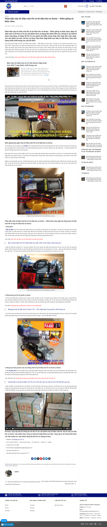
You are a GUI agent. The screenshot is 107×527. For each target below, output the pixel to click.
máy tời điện (31, 464)
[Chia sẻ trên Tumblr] (49, 458)
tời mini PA (15, 465)
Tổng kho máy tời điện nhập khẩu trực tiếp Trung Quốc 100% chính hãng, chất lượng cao (94, 32)
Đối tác (84, 1)
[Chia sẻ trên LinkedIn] (46, 458)
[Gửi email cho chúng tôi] (101, 1)
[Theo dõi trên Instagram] (98, 1)
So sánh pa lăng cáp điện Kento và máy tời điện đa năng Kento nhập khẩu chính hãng (94, 24)
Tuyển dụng (99, 11)
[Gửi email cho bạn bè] (38, 458)
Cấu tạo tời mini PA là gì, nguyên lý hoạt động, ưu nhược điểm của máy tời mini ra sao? (93, 56)
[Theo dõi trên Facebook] (96, 1)
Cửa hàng (32, 505)
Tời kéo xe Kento (8, 465)
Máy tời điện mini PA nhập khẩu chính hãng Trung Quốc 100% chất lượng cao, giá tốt (94, 145)
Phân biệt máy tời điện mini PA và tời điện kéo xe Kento (63, 464)
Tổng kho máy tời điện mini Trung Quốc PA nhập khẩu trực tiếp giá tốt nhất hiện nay (93, 138)
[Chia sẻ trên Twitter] (35, 458)
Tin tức (7, 16)
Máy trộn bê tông (59, 505)
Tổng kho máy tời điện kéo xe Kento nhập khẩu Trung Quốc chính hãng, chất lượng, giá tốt (93, 48)
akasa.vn (17, 522)
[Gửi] (65, 6)
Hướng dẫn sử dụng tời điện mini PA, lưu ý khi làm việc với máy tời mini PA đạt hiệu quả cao (39, 382)
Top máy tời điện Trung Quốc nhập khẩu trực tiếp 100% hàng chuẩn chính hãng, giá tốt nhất (93, 93)
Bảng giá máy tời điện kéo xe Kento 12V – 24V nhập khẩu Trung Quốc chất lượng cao (36, 309)
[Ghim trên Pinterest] (41, 458)
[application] (38, 411)
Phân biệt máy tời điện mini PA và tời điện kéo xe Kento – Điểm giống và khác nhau (93, 158)
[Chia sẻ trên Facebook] (32, 458)
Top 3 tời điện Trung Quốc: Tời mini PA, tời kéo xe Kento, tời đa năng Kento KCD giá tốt (94, 40)
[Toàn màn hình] (70, 428)
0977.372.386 (8, 524)
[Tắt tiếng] (67, 428)
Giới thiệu (7, 510)
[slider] (37, 428)
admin (21, 26)
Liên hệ (6, 508)
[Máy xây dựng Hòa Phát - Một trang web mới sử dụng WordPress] (13, 6)
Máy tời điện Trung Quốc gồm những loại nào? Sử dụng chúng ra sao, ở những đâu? (94, 101)
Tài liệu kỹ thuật (90, 11)
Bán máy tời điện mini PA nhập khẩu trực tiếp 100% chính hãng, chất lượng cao (34, 243)
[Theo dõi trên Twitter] (99, 1)
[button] (91, 1)
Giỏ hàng (32, 508)
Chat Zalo (4, 520)
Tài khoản (32, 510)
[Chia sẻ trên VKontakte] (43, 458)
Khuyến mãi (81, 11)
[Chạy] (7, 428)
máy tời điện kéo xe (38, 464)
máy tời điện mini (47, 464)
